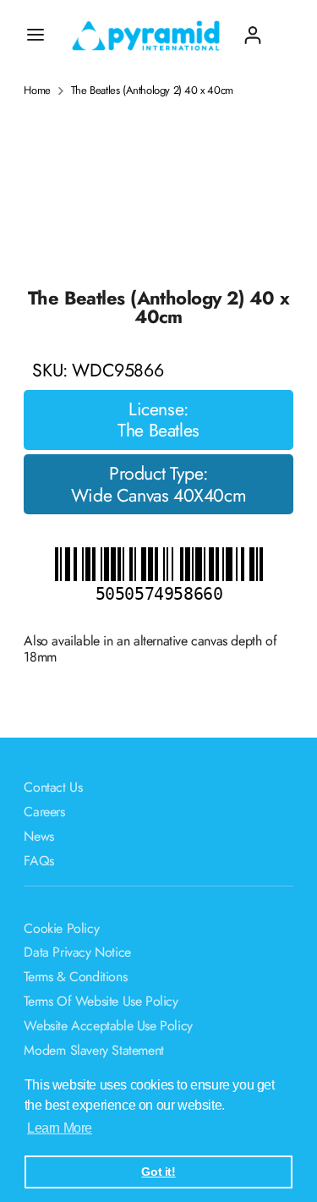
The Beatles (158, 431)
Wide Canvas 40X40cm (158, 496)
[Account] (253, 28)
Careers (44, 811)
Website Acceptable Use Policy (108, 1025)
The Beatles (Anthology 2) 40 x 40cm (152, 90)
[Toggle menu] (35, 35)
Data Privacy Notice (77, 952)
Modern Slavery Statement (93, 1050)
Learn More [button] (59, 1128)
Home (37, 90)
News (38, 836)
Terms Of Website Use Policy (101, 1001)
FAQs (38, 860)
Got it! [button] (158, 1171)
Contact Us (53, 787)
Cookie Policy (61, 928)
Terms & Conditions (75, 976)
